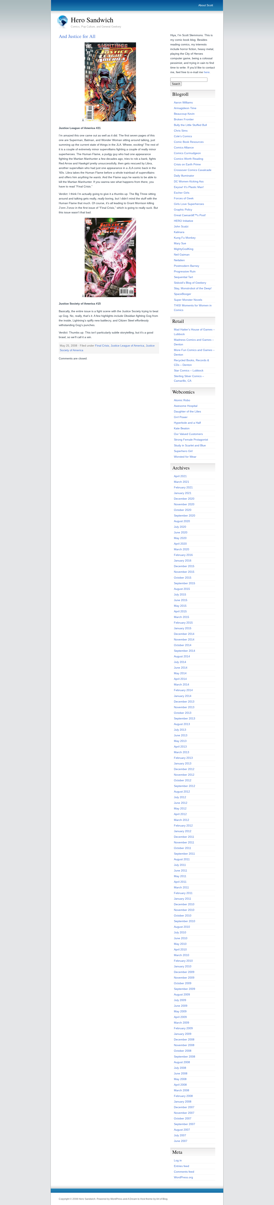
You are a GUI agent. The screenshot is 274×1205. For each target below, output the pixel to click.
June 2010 (180, 938)
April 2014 (180, 678)
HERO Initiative (183, 220)
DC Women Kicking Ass (189, 181)
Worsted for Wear (185, 456)
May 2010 (180, 943)
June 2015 (180, 600)
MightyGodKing (183, 249)
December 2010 (184, 904)
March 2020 (181, 549)
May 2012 (180, 808)
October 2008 (182, 1050)
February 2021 (183, 487)
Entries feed (181, 1166)
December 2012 (184, 769)
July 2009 (180, 1000)
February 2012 (183, 825)
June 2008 (180, 1073)
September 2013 (184, 718)
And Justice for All (77, 36)
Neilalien (179, 260)
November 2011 (184, 842)
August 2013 (182, 724)
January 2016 (182, 560)
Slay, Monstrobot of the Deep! (193, 288)
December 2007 (184, 1107)
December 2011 (184, 836)
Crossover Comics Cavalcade (192, 170)
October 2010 (182, 915)
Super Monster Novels (188, 299)
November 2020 (184, 504)
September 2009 (184, 988)
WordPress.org (183, 1177)
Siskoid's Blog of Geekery (190, 282)
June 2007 (180, 1141)
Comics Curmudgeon (187, 153)
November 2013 (184, 707)
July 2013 (180, 729)
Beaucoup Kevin (184, 113)
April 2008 (180, 1084)
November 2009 (184, 977)
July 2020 (180, 526)
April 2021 (180, 476)
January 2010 (182, 966)
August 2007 (182, 1129)
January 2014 (182, 696)
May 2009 (180, 1011)
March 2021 (181, 481)
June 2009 (180, 1005)
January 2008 (182, 1101)
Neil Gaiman (182, 254)
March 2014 (181, 684)
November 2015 (184, 571)
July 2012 (180, 797)
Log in (178, 1160)
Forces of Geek (184, 198)
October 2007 (182, 1118)
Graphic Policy (183, 209)
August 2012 (182, 791)
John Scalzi (181, 226)
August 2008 (182, 1062)
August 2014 (182, 656)
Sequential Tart (183, 277)
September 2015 (184, 583)
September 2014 (184, 650)
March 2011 (181, 887)
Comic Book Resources (189, 141)
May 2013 (180, 741)
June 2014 (180, 667)
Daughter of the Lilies (187, 411)
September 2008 (184, 1056)
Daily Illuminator (184, 175)
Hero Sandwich (92, 19)
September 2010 (184, 921)
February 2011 (183, 893)
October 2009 (182, 983)
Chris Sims (181, 130)
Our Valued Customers (188, 434)
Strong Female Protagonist (191, 439)
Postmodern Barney (186, 265)
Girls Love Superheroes (189, 204)
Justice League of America (127, 345)
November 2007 (184, 1112)
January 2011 (182, 898)
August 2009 (182, 994)
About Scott (205, 5)
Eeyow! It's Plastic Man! (189, 187)
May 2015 (180, 605)
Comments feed (184, 1171)
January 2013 (182, 763)
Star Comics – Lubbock (188, 370)
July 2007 (180, 1135)
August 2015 (182, 588)
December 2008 (184, 1039)
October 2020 (182, 509)
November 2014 (184, 639)
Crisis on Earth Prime (187, 164)
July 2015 (180, 594)
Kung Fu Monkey (185, 237)
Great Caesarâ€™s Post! (190, 215)
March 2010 (181, 955)
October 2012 (182, 780)
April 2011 (180, 881)
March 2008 (181, 1090)
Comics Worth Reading (188, 158)
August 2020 (182, 521)
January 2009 (182, 1033)
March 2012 (181, 819)
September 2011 (184, 853)
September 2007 (184, 1124)
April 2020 (180, 543)
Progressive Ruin (185, 271)
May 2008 (180, 1079)
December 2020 (184, 498)
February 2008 (183, 1096)
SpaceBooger (182, 294)
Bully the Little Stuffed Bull (190, 125)
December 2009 (184, 972)
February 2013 (183, 757)
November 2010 (184, 909)
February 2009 (183, 1028)
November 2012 (184, 774)
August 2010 (182, 926)
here (207, 72)
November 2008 (184, 1045)
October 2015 (182, 577)
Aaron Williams (183, 102)
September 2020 (184, 515)
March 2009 (181, 1022)
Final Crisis (102, 345)
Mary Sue (180, 243)
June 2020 (180, 532)
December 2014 (184, 633)
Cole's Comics (183, 136)
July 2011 (180, 864)
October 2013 (182, 712)
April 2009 (180, 1017)
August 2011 (182, 859)
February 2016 (183, 554)
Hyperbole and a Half (187, 422)
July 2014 (180, 662)
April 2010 (180, 949)
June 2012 (180, 802)
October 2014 (182, 645)
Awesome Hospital (185, 405)
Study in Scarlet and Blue (190, 445)
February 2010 (183, 960)
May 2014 (180, 673)
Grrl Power (181, 417)
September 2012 (184, 786)
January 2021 (182, 493)
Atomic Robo (182, 400)
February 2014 (183, 690)
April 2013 (180, 746)
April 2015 (180, 611)
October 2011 (182, 848)
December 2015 (184, 566)
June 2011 (180, 870)
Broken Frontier (184, 119)
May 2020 (180, 538)
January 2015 (182, 628)
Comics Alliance (184, 147)
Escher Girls (181, 192)
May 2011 (180, 876)
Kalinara (179, 232)
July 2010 (180, 932)
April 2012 (180, 814)
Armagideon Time (185, 108)
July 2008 (180, 1067)
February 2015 (183, 622)
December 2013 (184, 701)
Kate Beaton (182, 428)
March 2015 (181, 617)
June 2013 (180, 735)
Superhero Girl (183, 451)
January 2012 (182, 831)
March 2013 (181, 752)
